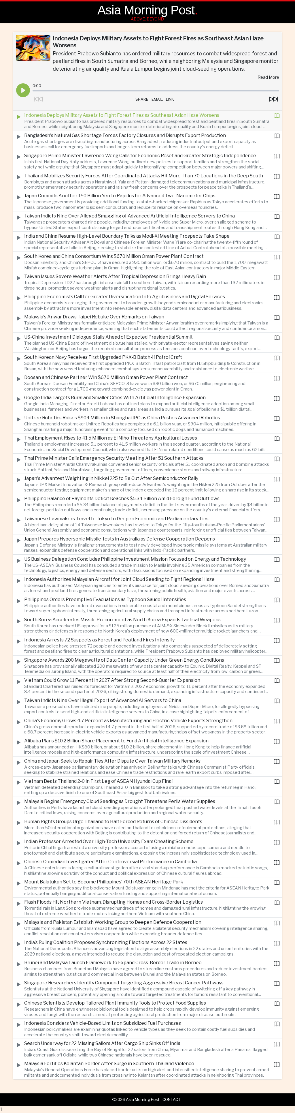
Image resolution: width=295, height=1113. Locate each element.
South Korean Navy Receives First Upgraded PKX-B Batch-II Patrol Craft (103, 357)
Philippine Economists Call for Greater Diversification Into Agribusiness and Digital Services (124, 296)
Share (141, 99)
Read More (268, 77)
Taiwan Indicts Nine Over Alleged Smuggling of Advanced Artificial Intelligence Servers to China (129, 216)
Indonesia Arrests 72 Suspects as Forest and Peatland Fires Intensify (99, 640)
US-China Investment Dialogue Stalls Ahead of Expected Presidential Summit (108, 337)
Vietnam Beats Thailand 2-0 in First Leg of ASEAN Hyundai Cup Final (98, 781)
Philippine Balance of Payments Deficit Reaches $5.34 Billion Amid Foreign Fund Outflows (122, 498)
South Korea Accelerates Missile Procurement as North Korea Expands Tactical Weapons (122, 619)
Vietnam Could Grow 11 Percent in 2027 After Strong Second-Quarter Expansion (112, 680)
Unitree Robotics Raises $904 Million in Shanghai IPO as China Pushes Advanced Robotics (122, 418)
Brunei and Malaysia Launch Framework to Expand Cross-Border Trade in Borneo (113, 962)
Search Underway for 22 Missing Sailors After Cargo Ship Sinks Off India (102, 1043)
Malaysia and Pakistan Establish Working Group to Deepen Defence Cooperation (112, 922)
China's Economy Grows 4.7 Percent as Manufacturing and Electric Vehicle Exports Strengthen (128, 720)
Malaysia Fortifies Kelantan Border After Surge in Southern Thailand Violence (109, 1063)
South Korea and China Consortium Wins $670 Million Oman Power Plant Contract (114, 256)
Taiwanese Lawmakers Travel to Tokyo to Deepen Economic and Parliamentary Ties (116, 518)
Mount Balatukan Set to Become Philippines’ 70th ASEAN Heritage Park (103, 882)
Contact (171, 1099)
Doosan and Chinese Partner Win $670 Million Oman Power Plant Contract (106, 377)
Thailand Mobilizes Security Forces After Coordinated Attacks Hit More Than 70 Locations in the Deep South (143, 176)
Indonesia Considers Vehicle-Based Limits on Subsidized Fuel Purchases (102, 1023)
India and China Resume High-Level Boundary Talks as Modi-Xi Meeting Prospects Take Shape (127, 236)
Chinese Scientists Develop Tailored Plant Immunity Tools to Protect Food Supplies (115, 1003)
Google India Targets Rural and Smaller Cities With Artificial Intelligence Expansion (115, 397)
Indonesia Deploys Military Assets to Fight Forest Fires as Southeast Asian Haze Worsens (121, 115)
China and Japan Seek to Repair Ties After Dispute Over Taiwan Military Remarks (112, 761)
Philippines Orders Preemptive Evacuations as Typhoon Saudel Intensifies (105, 599)
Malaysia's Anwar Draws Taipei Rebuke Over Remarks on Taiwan (94, 317)
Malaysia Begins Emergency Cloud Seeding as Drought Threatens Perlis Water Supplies (119, 801)
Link (170, 99)
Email (157, 99)
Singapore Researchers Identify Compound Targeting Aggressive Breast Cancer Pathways (124, 983)
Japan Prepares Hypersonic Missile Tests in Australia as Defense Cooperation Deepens (119, 539)
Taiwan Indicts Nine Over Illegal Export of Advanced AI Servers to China (102, 700)
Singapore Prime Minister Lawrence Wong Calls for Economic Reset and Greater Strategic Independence (140, 155)
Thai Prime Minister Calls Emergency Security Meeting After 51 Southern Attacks (113, 458)
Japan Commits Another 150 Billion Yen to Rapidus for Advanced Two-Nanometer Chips (119, 195)
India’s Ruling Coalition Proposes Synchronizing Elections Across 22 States (105, 942)
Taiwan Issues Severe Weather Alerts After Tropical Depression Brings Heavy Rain (115, 276)
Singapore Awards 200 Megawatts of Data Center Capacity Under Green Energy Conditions (124, 660)
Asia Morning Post (145, 10)
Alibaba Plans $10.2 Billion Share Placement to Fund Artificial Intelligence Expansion (116, 741)
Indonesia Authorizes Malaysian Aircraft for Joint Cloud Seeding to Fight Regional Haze (119, 579)
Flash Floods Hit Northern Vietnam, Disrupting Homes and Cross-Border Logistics (113, 902)
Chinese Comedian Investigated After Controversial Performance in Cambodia (110, 861)
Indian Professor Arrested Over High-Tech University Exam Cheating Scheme (109, 841)
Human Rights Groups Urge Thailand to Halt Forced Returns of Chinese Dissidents (113, 821)
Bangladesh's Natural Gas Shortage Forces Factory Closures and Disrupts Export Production (125, 135)
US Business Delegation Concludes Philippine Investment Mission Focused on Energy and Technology (135, 559)
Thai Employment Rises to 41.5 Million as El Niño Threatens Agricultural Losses (110, 438)
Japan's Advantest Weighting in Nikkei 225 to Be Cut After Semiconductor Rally (111, 478)
